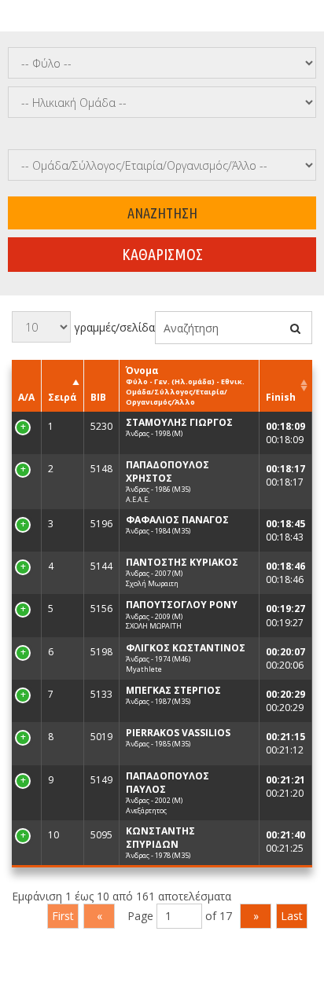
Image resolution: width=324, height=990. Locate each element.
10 (23, 835)
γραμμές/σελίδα (113, 327)
